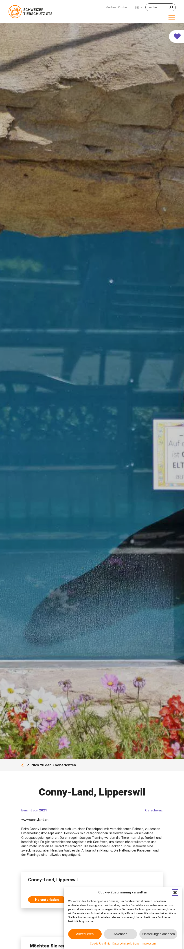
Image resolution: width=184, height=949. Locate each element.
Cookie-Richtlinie (100, 943)
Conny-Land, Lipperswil (53, 879)
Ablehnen (120, 934)
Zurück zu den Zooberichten (51, 765)
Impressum (149, 943)
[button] (175, 892)
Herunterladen (47, 900)
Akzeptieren (85, 934)
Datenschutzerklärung (126, 943)
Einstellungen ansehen (158, 934)
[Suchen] (171, 7)
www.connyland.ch (34, 820)
